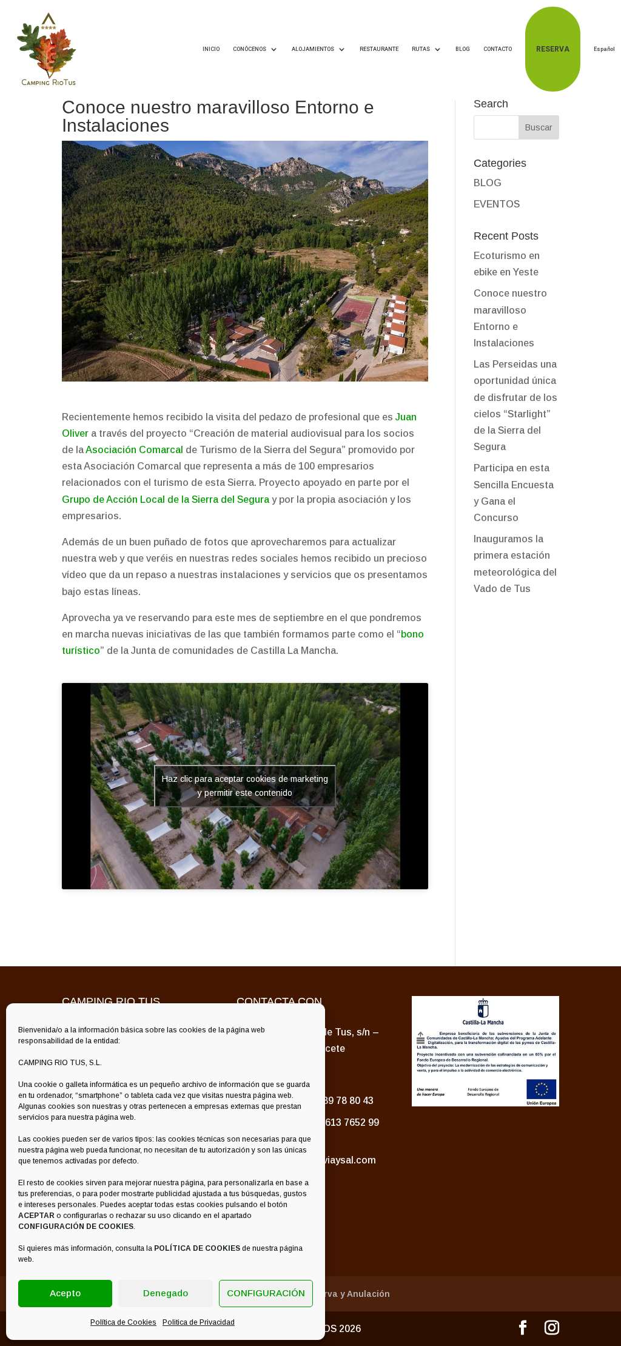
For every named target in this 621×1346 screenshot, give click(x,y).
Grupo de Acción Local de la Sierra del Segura (165, 499)
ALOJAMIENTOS (313, 48)
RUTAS (421, 48)
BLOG (462, 48)
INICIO (211, 48)
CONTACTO (497, 48)
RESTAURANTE (379, 48)
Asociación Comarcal (134, 450)
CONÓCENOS (249, 48)
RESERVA (552, 49)
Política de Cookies (123, 1322)
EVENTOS (497, 204)
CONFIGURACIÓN (266, 1293)
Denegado (165, 1293)
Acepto (65, 1293)
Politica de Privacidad (199, 1322)
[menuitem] (604, 49)
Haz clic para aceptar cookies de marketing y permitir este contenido (245, 786)
